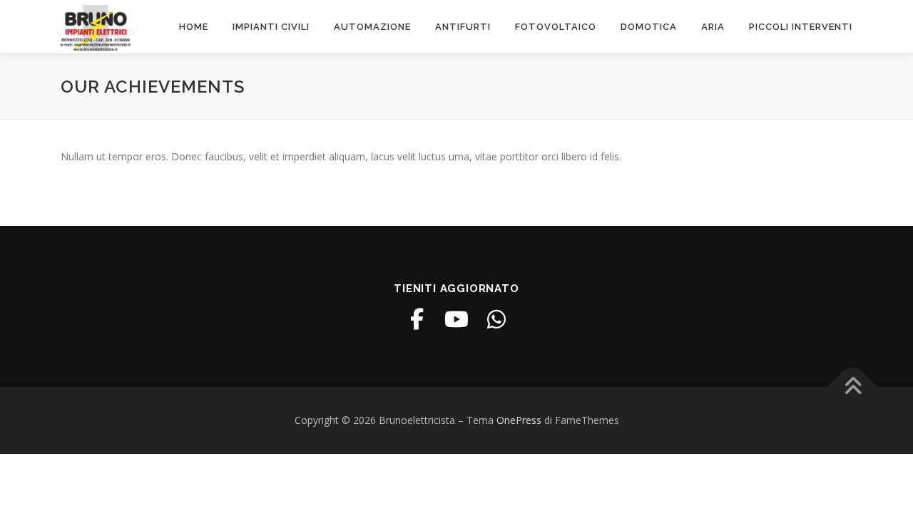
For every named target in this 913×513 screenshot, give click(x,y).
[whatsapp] (496, 319)
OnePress (518, 420)
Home (193, 26)
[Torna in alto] (852, 387)
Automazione (372, 26)
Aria (713, 26)
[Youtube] (456, 319)
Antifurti (463, 26)
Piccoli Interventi (800, 26)
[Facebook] (416, 319)
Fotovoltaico (555, 26)
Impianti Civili (271, 26)
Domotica (649, 26)
